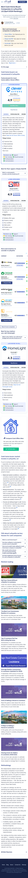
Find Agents (22, 1)
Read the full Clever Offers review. (15, 135)
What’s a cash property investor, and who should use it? (10, 173)
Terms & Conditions (22, 869)
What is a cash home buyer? (9, 539)
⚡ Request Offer (6, 282)
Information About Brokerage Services (14, 872)
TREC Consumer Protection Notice (20, 871)
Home (3, 864)
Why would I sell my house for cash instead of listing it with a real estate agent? (9, 551)
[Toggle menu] (2, 1)
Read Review (14, 109)
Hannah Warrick (9, 22)
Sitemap (24, 864)
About (11, 864)
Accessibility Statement (6, 869)
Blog (7, 864)
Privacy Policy (14, 869)
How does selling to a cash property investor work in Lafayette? (11, 543)
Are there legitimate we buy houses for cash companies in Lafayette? (11, 556)
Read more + (12, 63)
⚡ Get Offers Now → (14, 105)
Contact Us (17, 864)
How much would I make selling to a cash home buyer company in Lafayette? (13, 547)
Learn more (15, 18)
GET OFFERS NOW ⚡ (11, 449)
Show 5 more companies (8, 327)
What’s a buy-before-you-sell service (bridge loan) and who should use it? (12, 337)
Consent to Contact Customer (7, 871)
